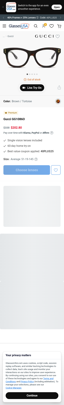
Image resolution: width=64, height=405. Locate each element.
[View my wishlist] (52, 26)
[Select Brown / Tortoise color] (58, 101)
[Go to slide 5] (37, 74)
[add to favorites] (56, 170)
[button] (32, 17)
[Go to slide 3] (32, 74)
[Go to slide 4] (34, 74)
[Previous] (3, 18)
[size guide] (36, 159)
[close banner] (2, 7)
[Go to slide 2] (29, 74)
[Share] (59, 87)
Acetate (33, 294)
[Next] (61, 18)
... (4, 36)
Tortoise (42, 313)
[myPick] (57, 36)
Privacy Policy (27, 381)
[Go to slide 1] (27, 74)
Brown (32, 313)
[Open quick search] (36, 26)
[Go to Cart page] (60, 26)
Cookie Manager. (14, 388)
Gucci (10, 36)
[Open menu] (4, 26)
